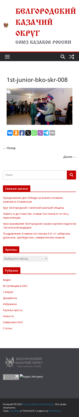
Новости (8, 316)
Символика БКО (13, 322)
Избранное (10, 304)
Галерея (8, 292)
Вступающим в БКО (15, 286)
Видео (7, 280)
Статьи (7, 328)
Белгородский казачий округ (45, 21)
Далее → (69, 157)
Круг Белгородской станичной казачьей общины (33, 207)
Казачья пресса (12, 310)
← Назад (9, 148)
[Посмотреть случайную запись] (71, 56)
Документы (10, 298)
